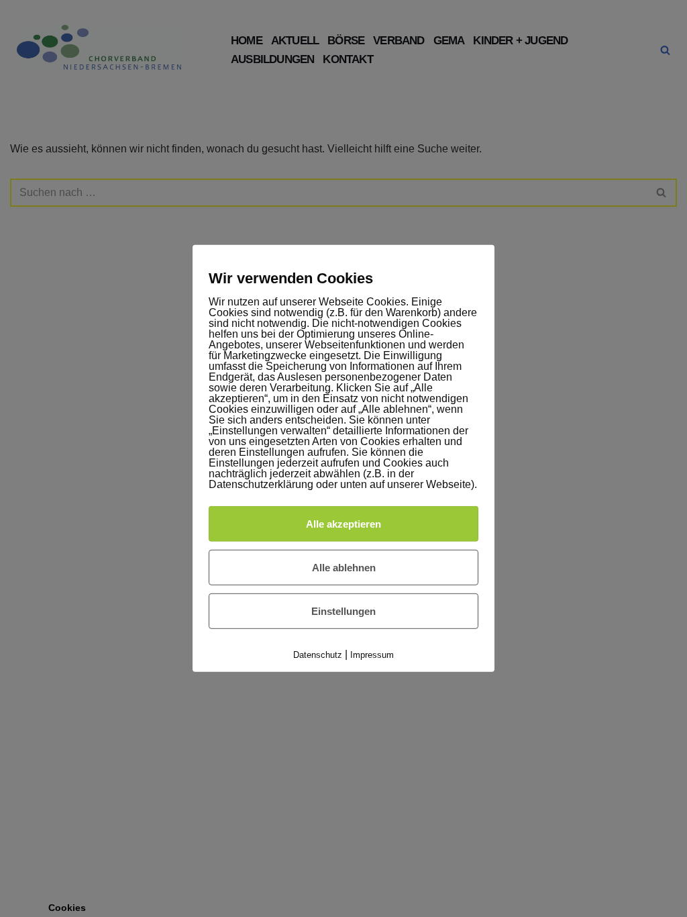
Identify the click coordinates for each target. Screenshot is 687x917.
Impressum (372, 655)
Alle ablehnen (344, 567)
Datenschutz (317, 655)
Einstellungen (343, 611)
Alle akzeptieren (343, 523)
